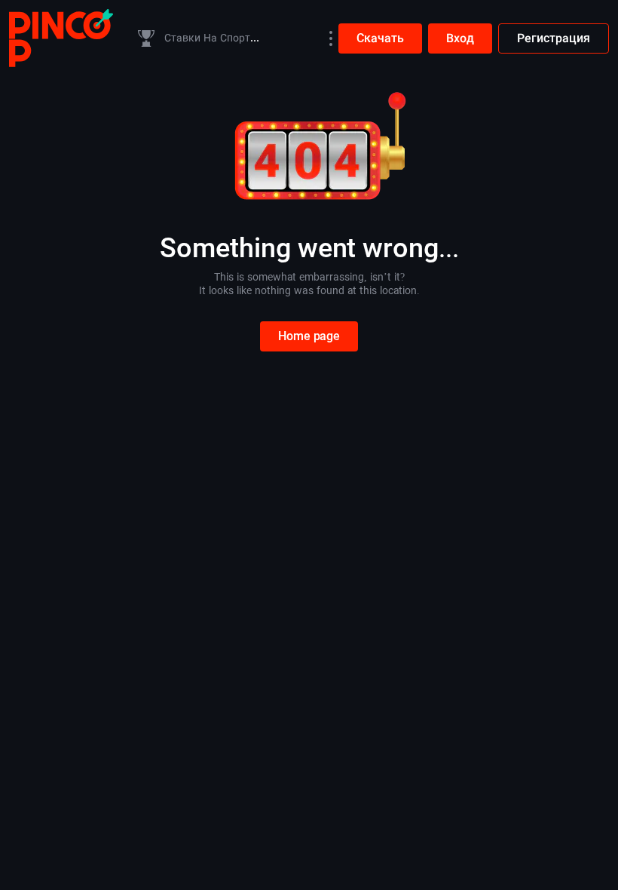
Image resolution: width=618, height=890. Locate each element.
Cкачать (380, 38)
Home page (309, 336)
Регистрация (553, 38)
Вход (460, 38)
